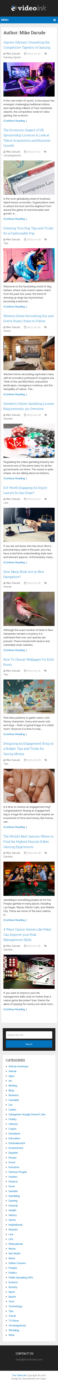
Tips (5, 243)
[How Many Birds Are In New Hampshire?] (29, 609)
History (13, 1215)
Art (10, 1080)
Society (13, 1287)
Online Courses (17, 1263)
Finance (13, 1181)
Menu (5, 19)
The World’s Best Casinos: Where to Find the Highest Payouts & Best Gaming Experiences (28, 841)
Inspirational (15, 1224)
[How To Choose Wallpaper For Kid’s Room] (29, 697)
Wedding (14, 1330)
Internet (13, 1229)
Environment (16, 1148)
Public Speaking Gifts (21, 1277)
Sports (17, 57)
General (13, 1205)
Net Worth (14, 1253)
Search (29, 1044)
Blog (11, 1090)
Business (14, 1095)
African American (18, 1066)
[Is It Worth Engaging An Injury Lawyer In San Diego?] (29, 525)
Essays (13, 1157)
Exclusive (14, 1167)
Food (12, 1186)
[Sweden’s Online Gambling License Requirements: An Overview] (29, 441)
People (13, 1267)
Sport (12, 1291)
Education (14, 1138)
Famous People (18, 1172)
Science (13, 1282)
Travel (12, 1315)
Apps (12, 1076)
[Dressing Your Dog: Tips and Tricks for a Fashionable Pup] (29, 265)
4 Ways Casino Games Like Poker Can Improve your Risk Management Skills (27, 934)
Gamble (8, 418)
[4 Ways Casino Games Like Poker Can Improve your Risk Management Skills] (29, 972)
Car (10, 1104)
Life (11, 1239)
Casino (12, 1109)
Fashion (13, 1176)
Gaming (7, 57)
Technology (15, 1306)
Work (12, 1335)
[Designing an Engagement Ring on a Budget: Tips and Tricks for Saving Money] (29, 786)
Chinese (13, 1124)
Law (5, 502)
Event (12, 1162)
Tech (11, 1301)
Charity (13, 1119)
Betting (13, 1085)
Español (13, 1152)
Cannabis (14, 1100)
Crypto (12, 1128)
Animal (7, 586)
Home (7, 330)
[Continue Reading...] (15, 120)
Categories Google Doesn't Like (27, 1114)
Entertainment (17, 1143)
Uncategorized (12, 155)
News (12, 1258)
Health (12, 1210)
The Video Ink (19, 1375)
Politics (13, 1272)
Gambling (14, 1196)
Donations (14, 1133)
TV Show (14, 1320)
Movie (12, 1248)
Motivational (16, 1243)
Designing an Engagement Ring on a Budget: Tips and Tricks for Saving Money (28, 748)
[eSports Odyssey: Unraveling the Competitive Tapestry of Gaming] (29, 79)
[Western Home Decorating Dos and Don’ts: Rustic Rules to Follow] (29, 353)
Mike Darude (13, 53)
